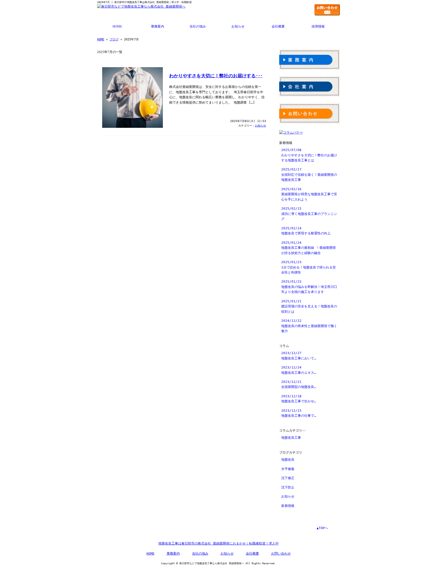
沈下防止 (287, 487)
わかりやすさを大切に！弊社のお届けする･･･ (216, 75)
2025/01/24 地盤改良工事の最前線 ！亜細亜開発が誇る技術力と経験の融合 (308, 248)
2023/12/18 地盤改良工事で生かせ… (298, 398)
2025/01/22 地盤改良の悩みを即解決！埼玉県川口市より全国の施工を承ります (309, 287)
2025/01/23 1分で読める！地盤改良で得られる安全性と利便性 (308, 267)
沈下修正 (287, 478)
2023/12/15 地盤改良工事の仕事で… (298, 413)
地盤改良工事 (291, 437)
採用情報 (318, 26)
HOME (117, 26)
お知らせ (238, 26)
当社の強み (197, 26)
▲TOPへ (322, 528)
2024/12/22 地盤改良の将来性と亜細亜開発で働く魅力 (309, 326)
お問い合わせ (281, 553)
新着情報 (287, 506)
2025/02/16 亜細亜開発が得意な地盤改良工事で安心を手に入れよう (309, 194)
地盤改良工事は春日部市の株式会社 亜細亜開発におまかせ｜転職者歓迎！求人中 (218, 543)
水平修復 (287, 469)
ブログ (114, 39)
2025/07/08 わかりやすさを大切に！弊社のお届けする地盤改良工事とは (309, 155)
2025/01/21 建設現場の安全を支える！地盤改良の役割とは (309, 306)
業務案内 (157, 26)
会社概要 (278, 26)
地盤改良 (287, 459)
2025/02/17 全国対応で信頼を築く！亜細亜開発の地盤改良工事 (309, 174)
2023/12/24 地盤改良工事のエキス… (298, 369)
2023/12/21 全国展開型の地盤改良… (298, 384)
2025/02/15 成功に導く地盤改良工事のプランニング (309, 214)
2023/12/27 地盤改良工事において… (298, 355)
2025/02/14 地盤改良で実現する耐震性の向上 (306, 230)
